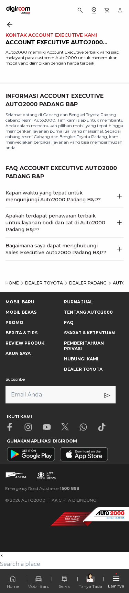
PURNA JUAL (78, 301)
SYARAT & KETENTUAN (89, 332)
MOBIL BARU (20, 301)
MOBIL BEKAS (21, 312)
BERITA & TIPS (21, 332)
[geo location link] (93, 10)
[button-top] (116, 567)
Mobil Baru (39, 586)
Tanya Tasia (90, 586)
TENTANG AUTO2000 (88, 312)
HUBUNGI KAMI (81, 358)
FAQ (69, 322)
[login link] (120, 10)
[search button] (80, 10)
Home (13, 586)
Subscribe (15, 379)
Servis (64, 586)
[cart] (107, 10)
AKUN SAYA (18, 353)
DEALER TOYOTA (83, 369)
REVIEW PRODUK (25, 343)
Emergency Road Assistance (42, 488)
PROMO (14, 322)
